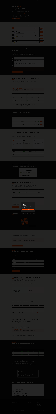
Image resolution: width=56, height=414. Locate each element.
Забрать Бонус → (28, 209)
